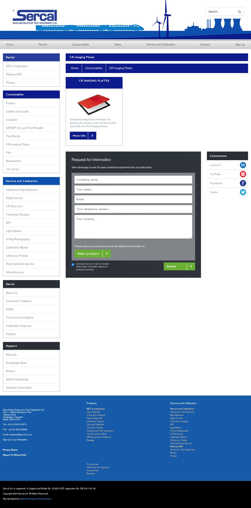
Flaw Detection (94, 411)
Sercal (10, 284)
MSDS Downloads (17, 379)
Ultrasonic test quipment (98, 467)
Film (8, 152)
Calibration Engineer (18, 326)
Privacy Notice (10, 449)
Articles (10, 371)
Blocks (173, 452)
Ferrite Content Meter (97, 433)
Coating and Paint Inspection (100, 430)
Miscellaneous (15, 272)
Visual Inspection (95, 418)
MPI (8, 223)
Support (11, 345)
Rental (43, 44)
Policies (10, 334)
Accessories (13, 161)
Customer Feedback (18, 301)
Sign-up (240, 44)
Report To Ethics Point (14, 454)
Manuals (11, 354)
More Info (79, 135)
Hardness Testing (95, 421)
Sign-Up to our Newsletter (15, 439)
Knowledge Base (16, 363)
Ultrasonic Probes (17, 256)
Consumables (80, 44)
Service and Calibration (160, 44)
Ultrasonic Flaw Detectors (22, 190)
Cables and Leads (17, 111)
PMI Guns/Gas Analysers (99, 437)
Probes (10, 103)
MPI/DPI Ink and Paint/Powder (25, 128)
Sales (117, 44)
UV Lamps (12, 169)
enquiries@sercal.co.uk (20, 434)
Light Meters (14, 231)
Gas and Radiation (95, 424)
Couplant (11, 120)
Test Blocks (13, 136)
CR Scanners (14, 206)
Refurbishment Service (20, 264)
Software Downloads (19, 387)
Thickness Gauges (17, 214)
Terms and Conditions (19, 317)
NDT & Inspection (17, 66)
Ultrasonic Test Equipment (182, 449)
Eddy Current (14, 198)
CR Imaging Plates (17, 144)
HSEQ (10, 309)
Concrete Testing (95, 427)
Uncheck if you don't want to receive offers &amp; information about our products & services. (92, 266)
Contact (205, 44)
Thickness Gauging (96, 415)
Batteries (91, 473)
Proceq (10, 82)
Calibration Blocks (17, 247)
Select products (88, 253)
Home (10, 44)
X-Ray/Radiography (18, 239)
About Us (11, 293)
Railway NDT (14, 74)
